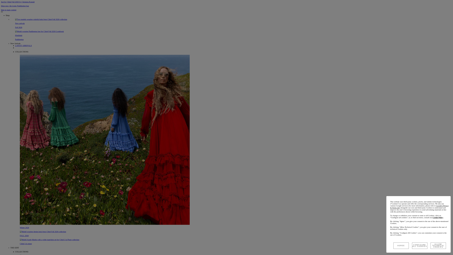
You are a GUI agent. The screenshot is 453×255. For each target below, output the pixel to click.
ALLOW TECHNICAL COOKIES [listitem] (438, 245)
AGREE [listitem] (401, 245)
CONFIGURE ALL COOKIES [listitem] (419, 245)
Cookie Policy (438, 218)
